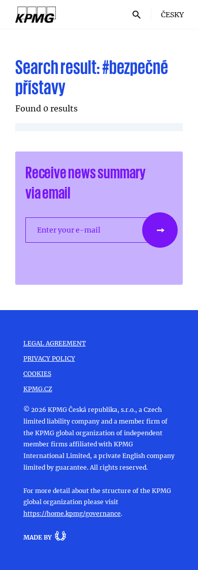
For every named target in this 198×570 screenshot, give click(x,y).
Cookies (37, 373)
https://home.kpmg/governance (72, 513)
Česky (172, 14)
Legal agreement (54, 343)
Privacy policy (49, 358)
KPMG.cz (37, 389)
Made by (37, 537)
